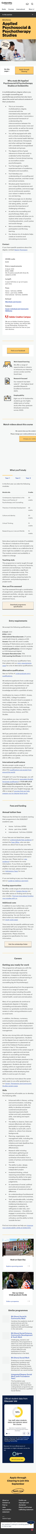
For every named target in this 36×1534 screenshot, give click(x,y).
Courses (11, 9)
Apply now (18, 1490)
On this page (7, 70)
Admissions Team (11, 871)
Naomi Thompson (20, 250)
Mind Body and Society (13, 302)
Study (4, 9)
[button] (32, 15)
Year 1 (7, 478)
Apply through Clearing (24, 70)
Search (32, 4)
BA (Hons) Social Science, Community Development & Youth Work (22, 1335)
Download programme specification (18, 606)
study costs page (11, 920)
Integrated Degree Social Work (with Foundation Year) (21, 1376)
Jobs (4, 1507)
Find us (4, 1505)
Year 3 (28, 478)
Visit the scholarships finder (18, 944)
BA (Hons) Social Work (20, 1357)
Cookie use (22, 1500)
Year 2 (17, 478)
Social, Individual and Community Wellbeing (17, 310)
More (30, 9)
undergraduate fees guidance (21, 840)
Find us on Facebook (18, 351)
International (20, 9)
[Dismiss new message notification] (31, 1522)
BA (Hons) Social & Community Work (18, 1317)
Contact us (6, 1502)
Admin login (6, 1518)
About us (5, 1500)
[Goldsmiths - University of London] (7, 3)
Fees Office (15, 842)
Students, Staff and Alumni (27, 4)
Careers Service (21, 891)
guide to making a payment (18, 881)
